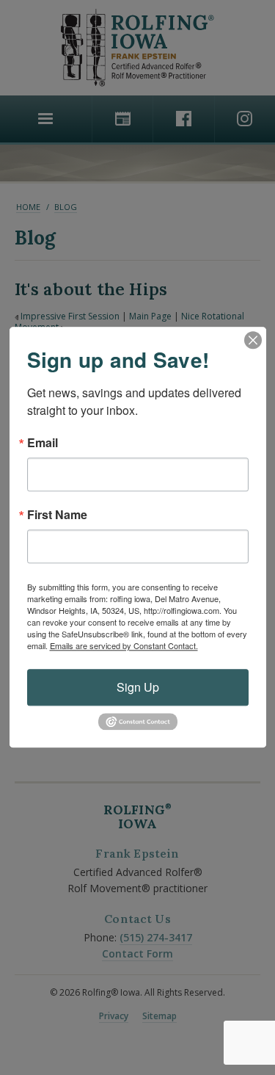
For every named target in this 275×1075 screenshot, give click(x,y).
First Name (57, 515)
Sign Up (138, 686)
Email (42, 443)
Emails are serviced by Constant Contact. (124, 645)
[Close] (253, 340)
